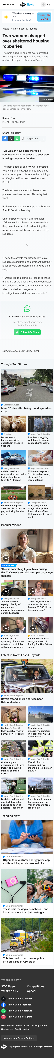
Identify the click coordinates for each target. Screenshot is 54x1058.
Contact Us (7, 1029)
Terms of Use (22, 1025)
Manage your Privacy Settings (18, 1038)
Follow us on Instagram (20, 1016)
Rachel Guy (8, 118)
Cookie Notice (22, 1029)
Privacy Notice (39, 1025)
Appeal (31, 991)
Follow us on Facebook (20, 1004)
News (6, 28)
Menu (10, 4)
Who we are (7, 1025)
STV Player (8, 986)
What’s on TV (10, 991)
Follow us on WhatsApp (20, 1010)
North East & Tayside (25, 28)
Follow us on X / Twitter (20, 998)
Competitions (35, 986)
